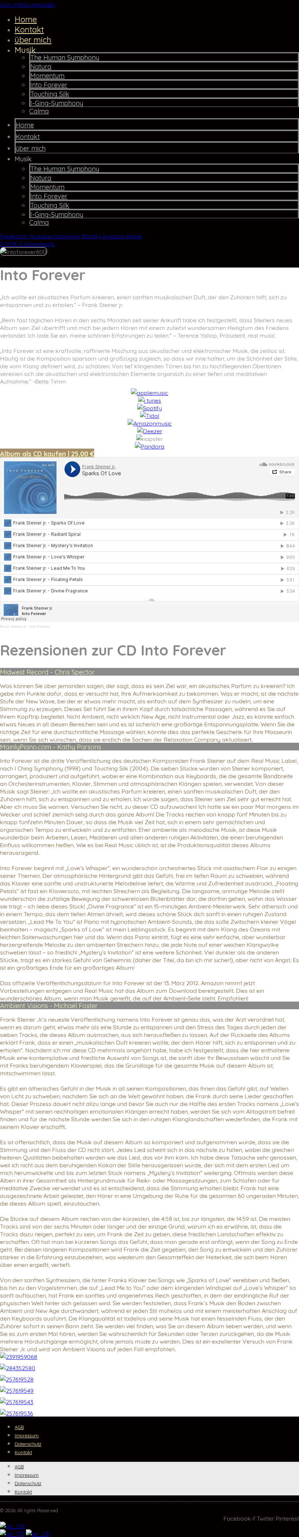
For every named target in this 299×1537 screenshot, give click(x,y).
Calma (39, 110)
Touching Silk (49, 93)
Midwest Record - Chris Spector (47, 671)
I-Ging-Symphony (56, 102)
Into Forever (48, 84)
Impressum (27, 1435)
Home (26, 18)
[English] (38, 1533)
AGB (19, 1426)
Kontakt (29, 28)
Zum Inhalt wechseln (27, 4)
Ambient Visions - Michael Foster (49, 1005)
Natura (40, 66)
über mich (33, 39)
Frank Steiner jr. (13, 627)
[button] (149, 672)
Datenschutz (28, 1443)
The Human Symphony (64, 57)
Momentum (47, 75)
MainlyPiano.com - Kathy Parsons (50, 746)
